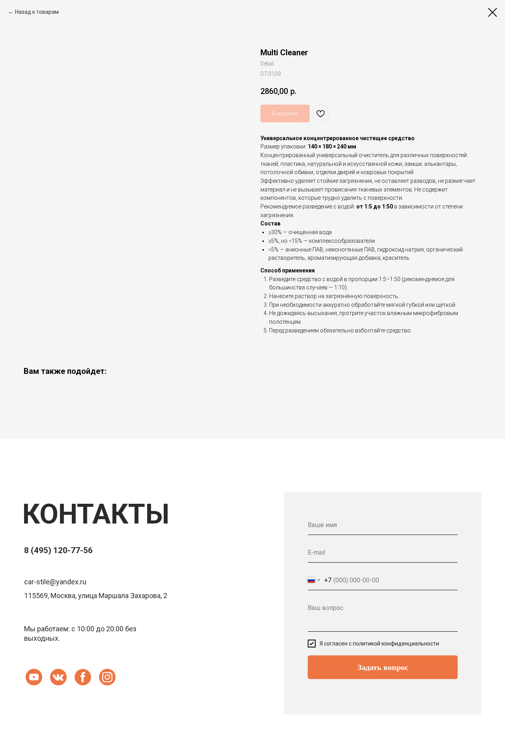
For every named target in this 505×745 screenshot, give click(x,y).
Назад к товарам (37, 12)
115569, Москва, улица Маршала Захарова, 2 (95, 595)
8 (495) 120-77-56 (58, 550)
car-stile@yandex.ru (55, 582)
